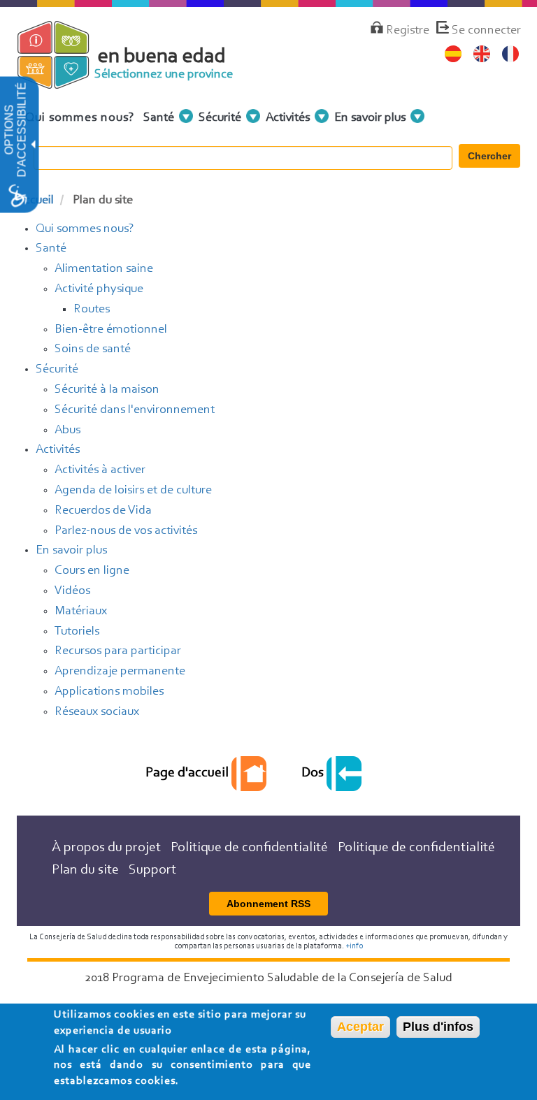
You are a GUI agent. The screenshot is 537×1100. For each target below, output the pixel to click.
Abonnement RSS (268, 903)
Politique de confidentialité (249, 848)
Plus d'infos (438, 1027)
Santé (51, 249)
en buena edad (162, 57)
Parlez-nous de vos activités (126, 531)
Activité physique (99, 289)
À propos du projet (106, 848)
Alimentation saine (104, 269)
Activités (58, 450)
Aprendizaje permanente (120, 671)
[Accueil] (64, 82)
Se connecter (486, 30)
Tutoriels (77, 631)
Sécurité (57, 369)
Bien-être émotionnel (111, 330)
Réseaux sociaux (97, 712)
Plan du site (85, 870)
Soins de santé (93, 349)
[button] (32, 145)
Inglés (482, 54)
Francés (511, 54)
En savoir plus (71, 550)
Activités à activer (100, 470)
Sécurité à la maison (107, 390)
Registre (407, 30)
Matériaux (81, 611)
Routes (91, 309)
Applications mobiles (109, 692)
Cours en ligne (92, 571)
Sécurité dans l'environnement (135, 410)
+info (354, 946)
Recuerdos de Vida (103, 511)
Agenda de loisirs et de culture (133, 490)
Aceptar (360, 1027)
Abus (67, 430)
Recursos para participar (118, 651)
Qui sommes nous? (80, 118)
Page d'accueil (188, 773)
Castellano (453, 54)
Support (152, 870)
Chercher (489, 155)
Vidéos (72, 591)
